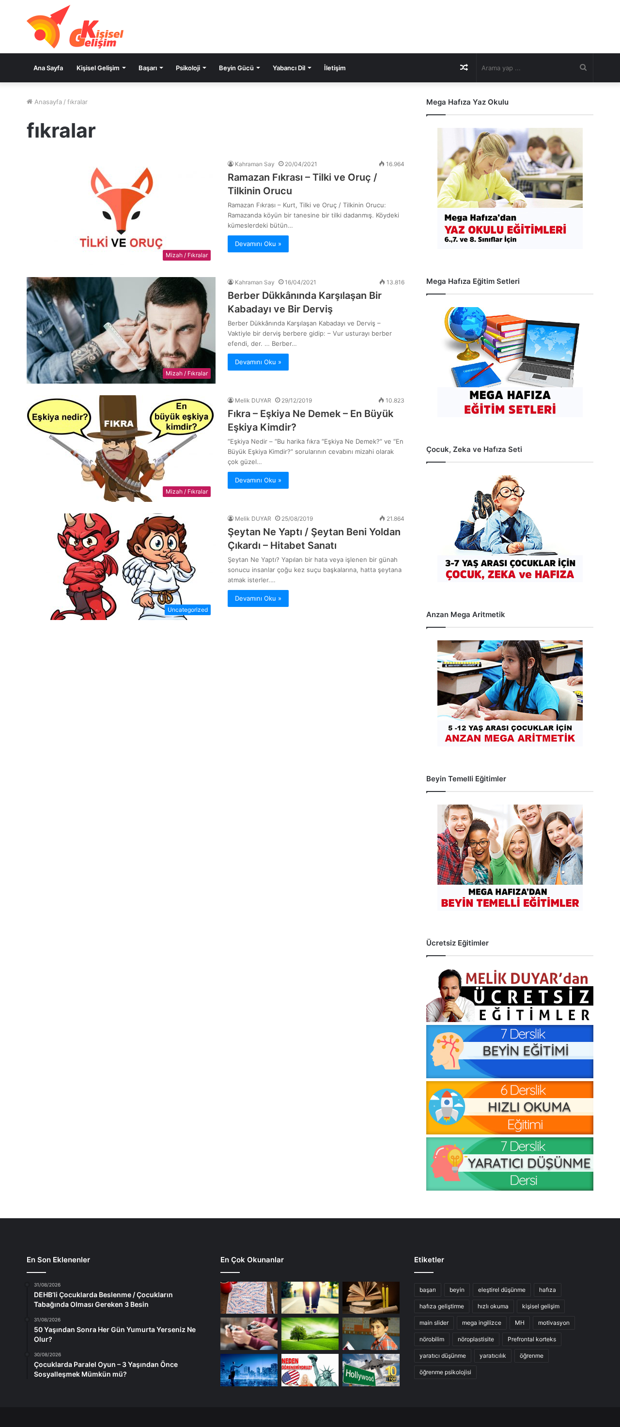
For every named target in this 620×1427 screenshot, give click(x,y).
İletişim (335, 68)
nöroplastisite (476, 1339)
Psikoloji (188, 68)
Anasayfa (47, 102)
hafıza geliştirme (441, 1306)
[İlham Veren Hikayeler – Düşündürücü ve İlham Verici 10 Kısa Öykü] (371, 1298)
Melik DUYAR (253, 400)
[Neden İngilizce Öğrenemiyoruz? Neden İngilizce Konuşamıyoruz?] (310, 1370)
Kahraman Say (255, 164)
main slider (434, 1322)
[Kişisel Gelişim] (75, 26)
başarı (427, 1289)
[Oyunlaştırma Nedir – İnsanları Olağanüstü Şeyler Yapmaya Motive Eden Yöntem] (249, 1334)
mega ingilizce (481, 1322)
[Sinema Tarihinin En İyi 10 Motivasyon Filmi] (371, 1370)
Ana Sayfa (48, 68)
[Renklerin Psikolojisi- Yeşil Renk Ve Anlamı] (310, 1334)
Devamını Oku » (258, 244)
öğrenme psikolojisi (445, 1372)
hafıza (547, 1289)
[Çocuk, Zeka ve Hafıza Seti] (509, 528)
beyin (457, 1289)
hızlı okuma (493, 1306)
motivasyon (554, 1322)
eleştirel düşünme (502, 1289)
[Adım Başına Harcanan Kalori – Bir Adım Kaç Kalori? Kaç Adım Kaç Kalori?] (310, 1298)
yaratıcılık (493, 1355)
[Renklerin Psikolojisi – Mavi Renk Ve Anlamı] (249, 1370)
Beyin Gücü (236, 68)
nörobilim (431, 1339)
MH (520, 1322)
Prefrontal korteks (532, 1339)
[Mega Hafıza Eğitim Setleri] (509, 362)
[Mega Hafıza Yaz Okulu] (509, 188)
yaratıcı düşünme (442, 1355)
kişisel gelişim (540, 1306)
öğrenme (531, 1355)
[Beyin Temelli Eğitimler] (509, 858)
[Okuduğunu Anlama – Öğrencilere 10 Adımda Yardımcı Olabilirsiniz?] (371, 1334)
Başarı (148, 68)
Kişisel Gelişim (98, 68)
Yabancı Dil (289, 68)
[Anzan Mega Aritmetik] (509, 693)
